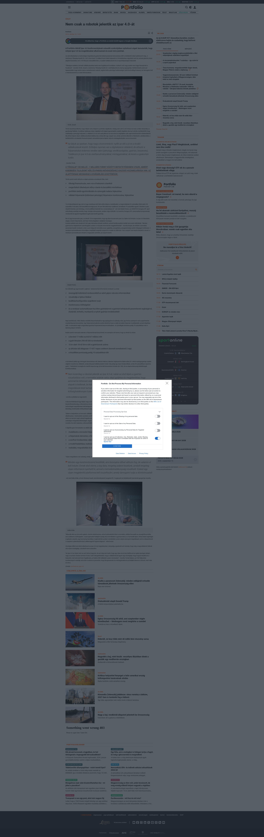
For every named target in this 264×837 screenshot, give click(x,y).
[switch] (157, 416)
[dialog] (132, 418)
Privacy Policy (143, 453)
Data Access (132, 453)
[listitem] (132, 412)
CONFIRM (117, 446)
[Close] (168, 384)
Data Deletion (120, 453)
